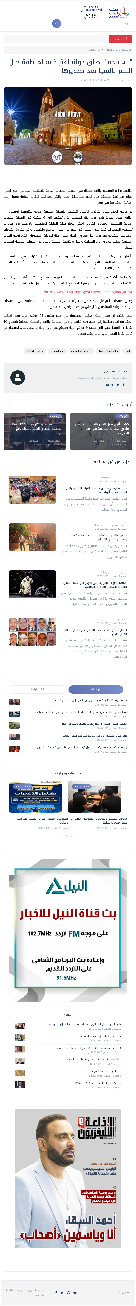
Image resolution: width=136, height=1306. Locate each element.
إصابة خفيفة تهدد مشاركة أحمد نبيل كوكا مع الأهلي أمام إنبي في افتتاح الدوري (82, 747)
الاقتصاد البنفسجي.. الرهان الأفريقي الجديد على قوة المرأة (89, 1048)
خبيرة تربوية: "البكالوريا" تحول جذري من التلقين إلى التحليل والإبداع (91, 700)
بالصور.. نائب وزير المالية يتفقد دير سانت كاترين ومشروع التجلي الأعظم (98, 537)
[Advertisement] (68, 178)
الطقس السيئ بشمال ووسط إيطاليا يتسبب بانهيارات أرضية (94, 723)
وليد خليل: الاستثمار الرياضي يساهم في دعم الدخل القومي (94, 735)
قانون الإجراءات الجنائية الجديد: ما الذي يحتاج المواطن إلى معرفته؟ (85, 1024)
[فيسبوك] (123, 385)
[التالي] (12, 404)
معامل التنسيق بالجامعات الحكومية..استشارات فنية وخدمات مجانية (98, 820)
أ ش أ (122, 478)
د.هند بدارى (119, 619)
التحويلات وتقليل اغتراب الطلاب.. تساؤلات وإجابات (42, 820)
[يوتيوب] (107, 385)
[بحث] (56, 23)
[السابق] (6, 404)
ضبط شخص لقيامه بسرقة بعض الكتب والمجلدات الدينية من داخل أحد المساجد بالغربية (80, 712)
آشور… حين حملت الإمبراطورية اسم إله (100, 1036)
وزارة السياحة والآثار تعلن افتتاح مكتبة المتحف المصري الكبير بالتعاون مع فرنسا (35, 428)
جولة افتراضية (57, 351)
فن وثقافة (94, 49)
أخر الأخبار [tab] (95, 689)
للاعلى (125, 1292)
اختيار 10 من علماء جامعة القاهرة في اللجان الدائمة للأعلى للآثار (95, 632)
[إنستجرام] (111, 385)
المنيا (127, 351)
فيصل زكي (32, 441)
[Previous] (65, 836)
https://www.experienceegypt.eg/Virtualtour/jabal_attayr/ (88, 292)
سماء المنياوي (123, 80)
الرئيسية (126, 49)
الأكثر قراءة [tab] (38, 689)
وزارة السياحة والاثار (108, 351)
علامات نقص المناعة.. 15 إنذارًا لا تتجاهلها (98, 1083)
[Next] (71, 836)
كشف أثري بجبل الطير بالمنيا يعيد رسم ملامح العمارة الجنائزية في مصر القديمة (102, 428)
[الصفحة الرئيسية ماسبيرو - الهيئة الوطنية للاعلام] (100, 12)
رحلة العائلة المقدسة (81, 351)
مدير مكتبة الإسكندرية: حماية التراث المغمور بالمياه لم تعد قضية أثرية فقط (95, 490)
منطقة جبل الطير (35, 351)
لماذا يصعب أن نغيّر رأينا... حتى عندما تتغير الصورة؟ (93, 1059)
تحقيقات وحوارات (23, 786)
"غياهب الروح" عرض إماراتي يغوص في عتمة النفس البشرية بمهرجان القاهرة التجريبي (95, 584)
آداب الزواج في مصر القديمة (106, 1071)
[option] (35, 431)
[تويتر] (117, 385)
